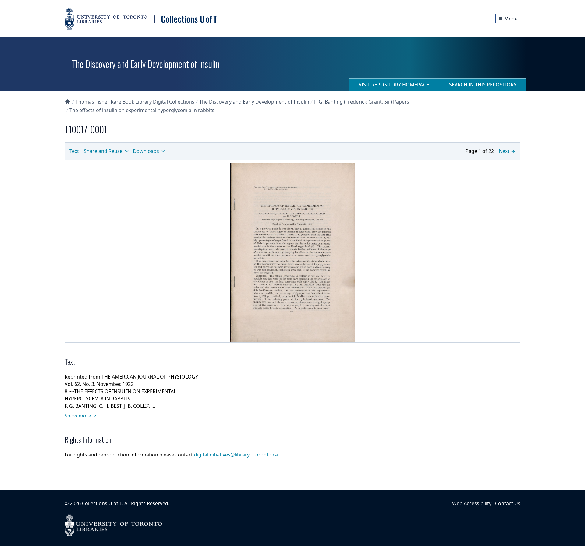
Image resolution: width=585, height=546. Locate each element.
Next (504, 151)
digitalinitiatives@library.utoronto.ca (236, 454)
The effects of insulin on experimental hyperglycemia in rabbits (141, 110)
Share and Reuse (103, 151)
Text (74, 151)
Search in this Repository (482, 84)
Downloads (146, 151)
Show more (78, 415)
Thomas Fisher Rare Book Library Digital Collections (135, 101)
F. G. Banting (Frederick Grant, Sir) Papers (361, 101)
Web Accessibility (471, 503)
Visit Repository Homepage (394, 84)
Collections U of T (102, 503)
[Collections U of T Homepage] (68, 102)
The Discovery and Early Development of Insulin (254, 101)
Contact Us (507, 503)
